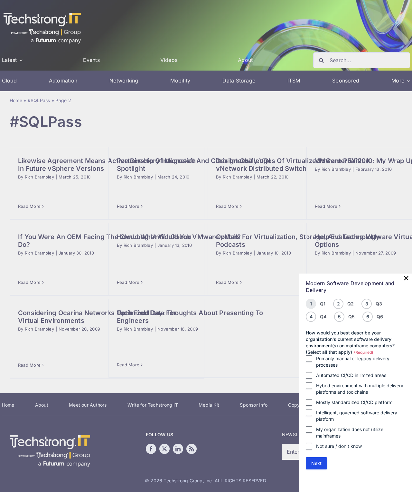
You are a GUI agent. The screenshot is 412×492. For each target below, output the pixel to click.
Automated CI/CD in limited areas (351, 375)
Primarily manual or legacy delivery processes (352, 362)
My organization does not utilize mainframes (349, 433)
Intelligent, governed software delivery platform (356, 416)
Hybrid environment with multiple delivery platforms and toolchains (359, 389)
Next (316, 463)
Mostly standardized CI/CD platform (354, 402)
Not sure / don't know (339, 446)
